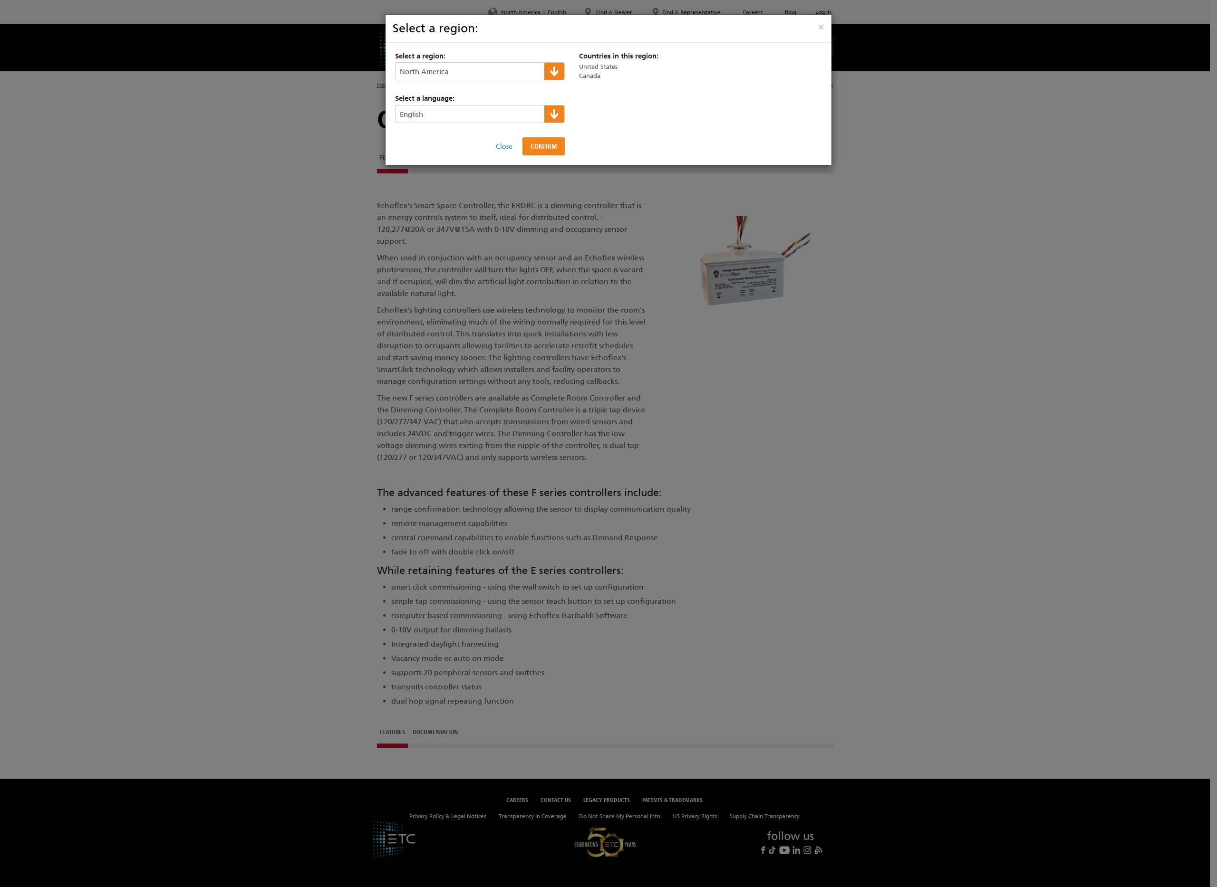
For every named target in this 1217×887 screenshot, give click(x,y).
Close (504, 146)
